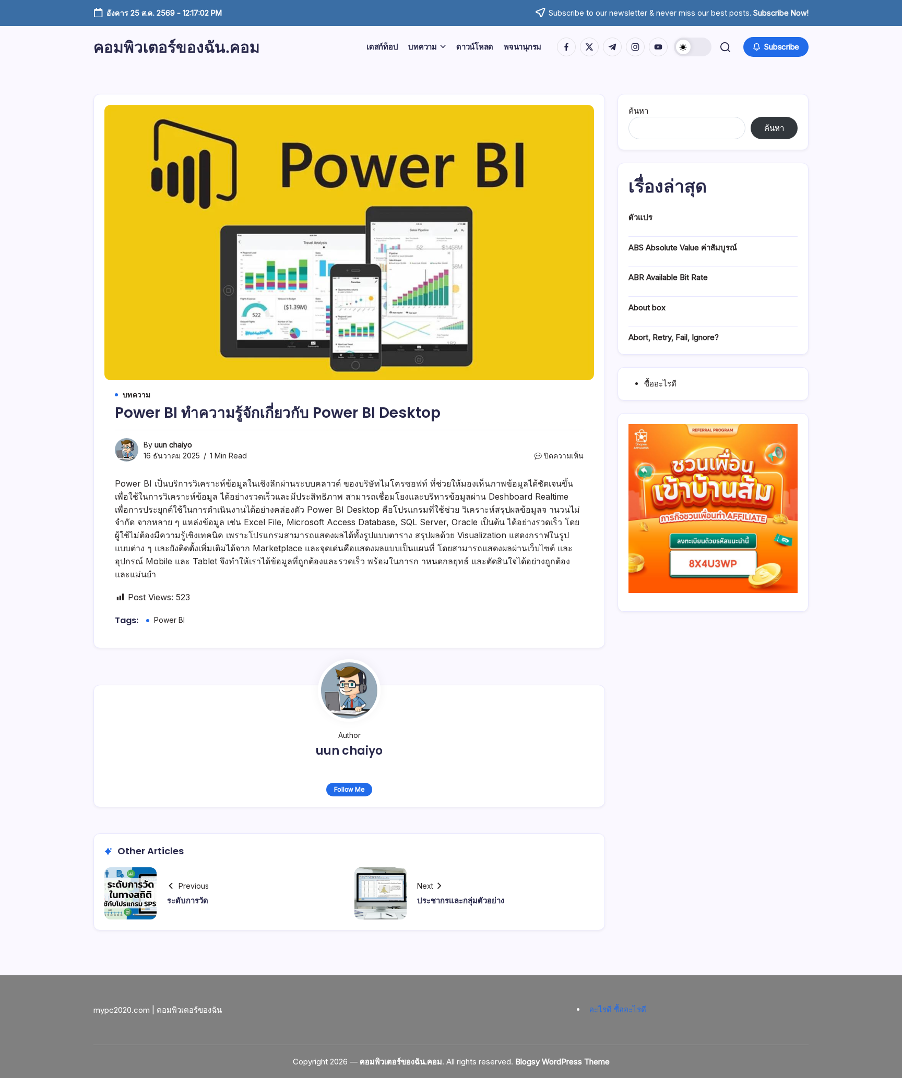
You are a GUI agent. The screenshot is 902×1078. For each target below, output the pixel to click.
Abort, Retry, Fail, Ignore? (673, 337)
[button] (692, 47)
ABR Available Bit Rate (668, 277)
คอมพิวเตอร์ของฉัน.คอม (176, 47)
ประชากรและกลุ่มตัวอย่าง (460, 900)
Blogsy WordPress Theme (562, 1062)
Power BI (169, 619)
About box (647, 307)
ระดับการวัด (187, 900)
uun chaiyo (173, 444)
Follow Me (349, 789)
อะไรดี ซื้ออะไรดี (617, 1009)
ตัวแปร (640, 217)
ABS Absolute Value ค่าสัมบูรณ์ (682, 247)
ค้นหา (638, 111)
